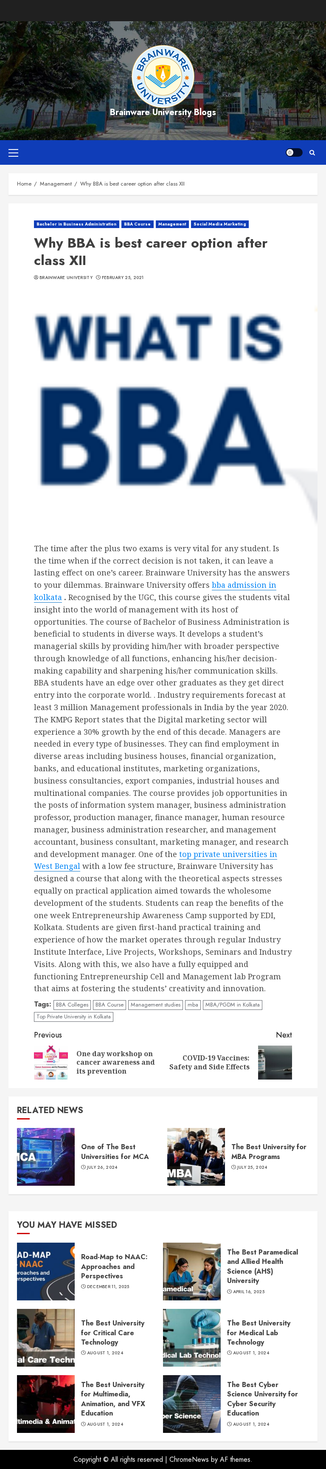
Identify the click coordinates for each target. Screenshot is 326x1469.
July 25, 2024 (252, 1167)
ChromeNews (189, 1459)
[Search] (312, 152)
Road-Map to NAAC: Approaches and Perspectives (114, 1266)
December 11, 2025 (108, 1287)
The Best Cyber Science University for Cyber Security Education (262, 1399)
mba (193, 1005)
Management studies (155, 1005)
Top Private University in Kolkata (74, 1016)
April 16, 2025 (248, 1292)
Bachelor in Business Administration (77, 224)
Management (172, 224)
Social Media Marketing (220, 224)
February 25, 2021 (123, 278)
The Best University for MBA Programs (268, 1151)
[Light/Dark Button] (294, 152)
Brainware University (66, 278)
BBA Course (137, 224)
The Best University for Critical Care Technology (112, 1332)
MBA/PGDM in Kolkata (232, 1005)
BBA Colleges (72, 1005)
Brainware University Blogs (163, 112)
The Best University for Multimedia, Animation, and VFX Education (113, 1399)
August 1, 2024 (105, 1353)
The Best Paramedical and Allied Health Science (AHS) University (262, 1266)
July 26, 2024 (102, 1167)
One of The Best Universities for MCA (115, 1151)
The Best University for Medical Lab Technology (258, 1332)
